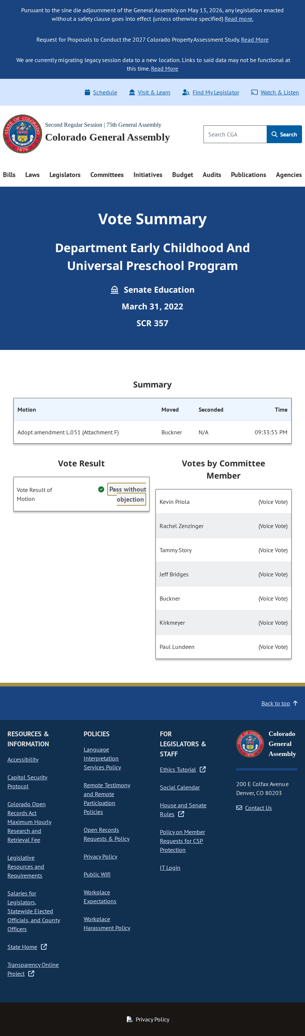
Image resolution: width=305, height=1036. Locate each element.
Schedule (105, 92)
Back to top (275, 703)
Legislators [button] (65, 174)
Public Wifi (97, 874)
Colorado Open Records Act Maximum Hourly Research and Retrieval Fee (29, 821)
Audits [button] (212, 174)
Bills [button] (9, 174)
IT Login (170, 867)
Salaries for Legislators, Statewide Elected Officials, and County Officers (33, 911)
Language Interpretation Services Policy (102, 758)
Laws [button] (32, 174)
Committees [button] (107, 174)
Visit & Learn (154, 92)
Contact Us (258, 807)
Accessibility (22, 759)
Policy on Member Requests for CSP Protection (182, 840)
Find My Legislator (216, 92)
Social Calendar (180, 787)
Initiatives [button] (148, 174)
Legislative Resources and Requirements (25, 866)
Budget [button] (182, 174)
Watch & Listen (280, 92)
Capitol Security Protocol (27, 781)
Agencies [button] (289, 174)
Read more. (239, 18)
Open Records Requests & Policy (106, 834)
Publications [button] (248, 174)
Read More (254, 39)
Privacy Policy (100, 856)
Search (288, 134)
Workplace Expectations (100, 896)
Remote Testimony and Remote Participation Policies (107, 798)
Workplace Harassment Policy (107, 923)
